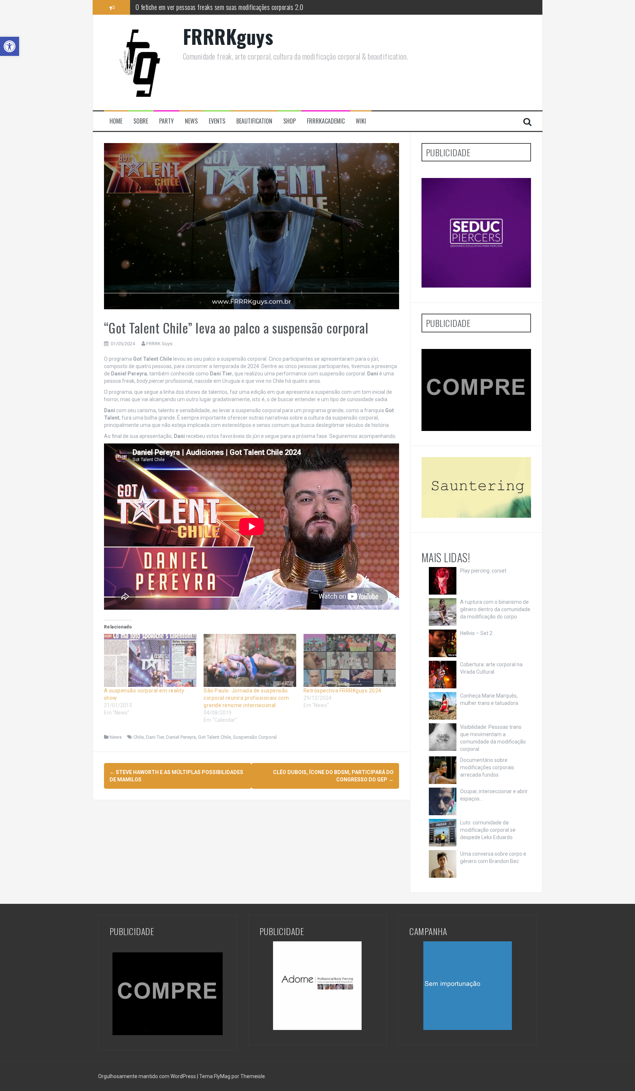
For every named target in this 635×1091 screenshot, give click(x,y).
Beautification (254, 121)
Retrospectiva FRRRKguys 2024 (342, 691)
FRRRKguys (228, 36)
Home (116, 121)
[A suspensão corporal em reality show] (150, 660)
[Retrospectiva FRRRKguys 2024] (350, 660)
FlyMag (222, 1076)
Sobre (140, 121)
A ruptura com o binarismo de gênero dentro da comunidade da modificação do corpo (495, 609)
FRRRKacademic (326, 121)
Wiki (361, 121)
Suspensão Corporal (255, 737)
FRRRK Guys (159, 343)
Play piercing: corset (483, 571)
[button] (9, 46)
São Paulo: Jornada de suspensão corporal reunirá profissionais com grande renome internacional (246, 698)
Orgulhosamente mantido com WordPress (147, 1076)
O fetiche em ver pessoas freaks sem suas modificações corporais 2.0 (220, 7)
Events (217, 121)
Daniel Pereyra (181, 737)
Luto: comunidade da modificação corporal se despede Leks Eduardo (488, 830)
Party (166, 121)
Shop (289, 121)
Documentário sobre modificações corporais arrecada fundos (487, 767)
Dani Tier (155, 737)
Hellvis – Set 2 (476, 633)
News (191, 121)
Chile (138, 737)
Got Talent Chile (214, 737)
